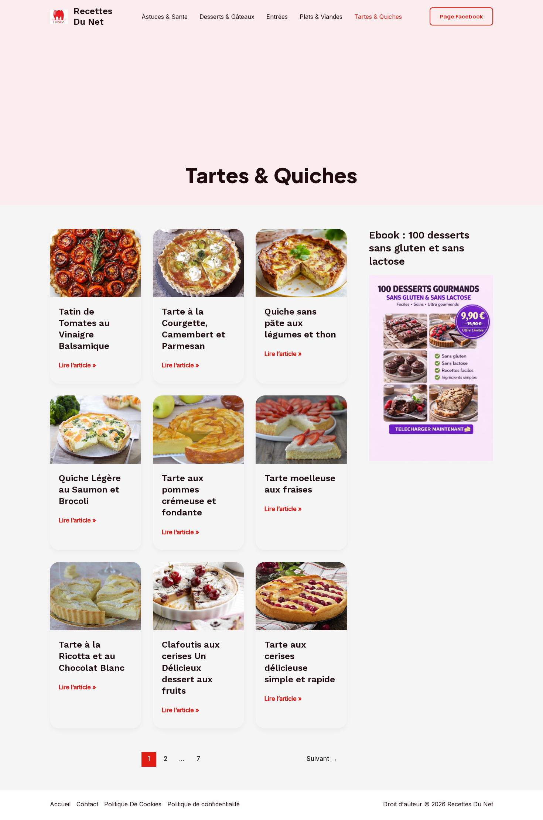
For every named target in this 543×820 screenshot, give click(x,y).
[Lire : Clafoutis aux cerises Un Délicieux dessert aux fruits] (198, 595)
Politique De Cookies (132, 804)
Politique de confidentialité (203, 804)
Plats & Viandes (321, 16)
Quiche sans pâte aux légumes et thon (300, 323)
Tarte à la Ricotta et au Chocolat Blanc (91, 656)
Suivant (322, 758)
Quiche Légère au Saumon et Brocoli (90, 489)
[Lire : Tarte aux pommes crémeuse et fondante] (198, 429)
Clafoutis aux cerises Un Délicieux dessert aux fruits (191, 667)
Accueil (60, 804)
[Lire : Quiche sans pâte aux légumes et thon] (301, 262)
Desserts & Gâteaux (227, 16)
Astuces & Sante (164, 16)
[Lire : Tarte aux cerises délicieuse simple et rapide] (301, 595)
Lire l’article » (77, 365)
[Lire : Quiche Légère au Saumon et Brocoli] (95, 429)
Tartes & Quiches (378, 16)
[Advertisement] (271, 106)
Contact (87, 804)
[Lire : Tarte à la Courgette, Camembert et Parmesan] (198, 262)
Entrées (277, 16)
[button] (461, 16)
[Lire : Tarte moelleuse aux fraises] (301, 429)
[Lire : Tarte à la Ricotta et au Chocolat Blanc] (95, 595)
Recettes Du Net (93, 16)
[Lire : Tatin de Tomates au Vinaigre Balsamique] (95, 262)
